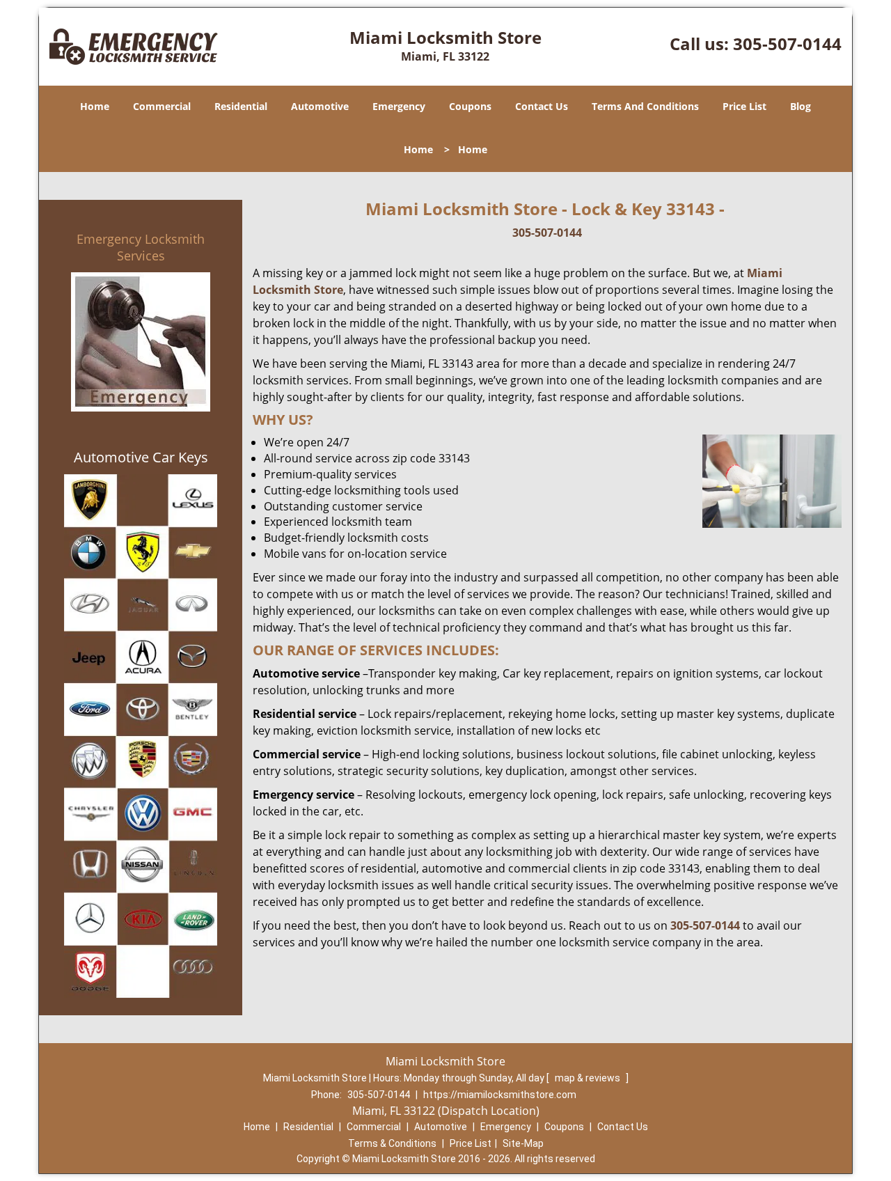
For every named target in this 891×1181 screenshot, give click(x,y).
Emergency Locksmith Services (141, 247)
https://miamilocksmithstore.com (499, 1094)
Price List (744, 106)
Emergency (398, 106)
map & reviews (588, 1078)
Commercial (162, 106)
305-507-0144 (787, 43)
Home (94, 106)
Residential (240, 106)
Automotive (320, 106)
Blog (800, 106)
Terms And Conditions (645, 106)
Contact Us (541, 106)
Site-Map (523, 1143)
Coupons (470, 106)
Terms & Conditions (392, 1143)
